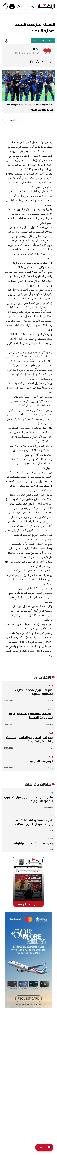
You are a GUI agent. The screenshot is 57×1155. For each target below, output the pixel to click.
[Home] (46, 6)
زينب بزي (51, 700)
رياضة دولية (38, 40)
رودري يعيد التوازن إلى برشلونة (33, 843)
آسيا (51, 815)
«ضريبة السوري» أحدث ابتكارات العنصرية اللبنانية (34, 692)
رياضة (50, 40)
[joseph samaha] (5, 6)
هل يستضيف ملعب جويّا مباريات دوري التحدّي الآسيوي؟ (28, 799)
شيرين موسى (49, 748)
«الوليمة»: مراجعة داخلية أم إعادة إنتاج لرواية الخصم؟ (31, 715)
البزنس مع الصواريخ (41, 761)
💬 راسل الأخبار (44, 1147)
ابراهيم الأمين (49, 768)
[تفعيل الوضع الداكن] (33, 7)
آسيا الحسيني (49, 724)
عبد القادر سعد (48, 807)
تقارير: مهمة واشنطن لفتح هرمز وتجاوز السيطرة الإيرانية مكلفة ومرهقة (32, 822)
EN (25, 6)
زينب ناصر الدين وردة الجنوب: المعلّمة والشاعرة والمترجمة (29, 739)
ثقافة (50, 708)
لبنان (51, 685)
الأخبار (36, 49)
